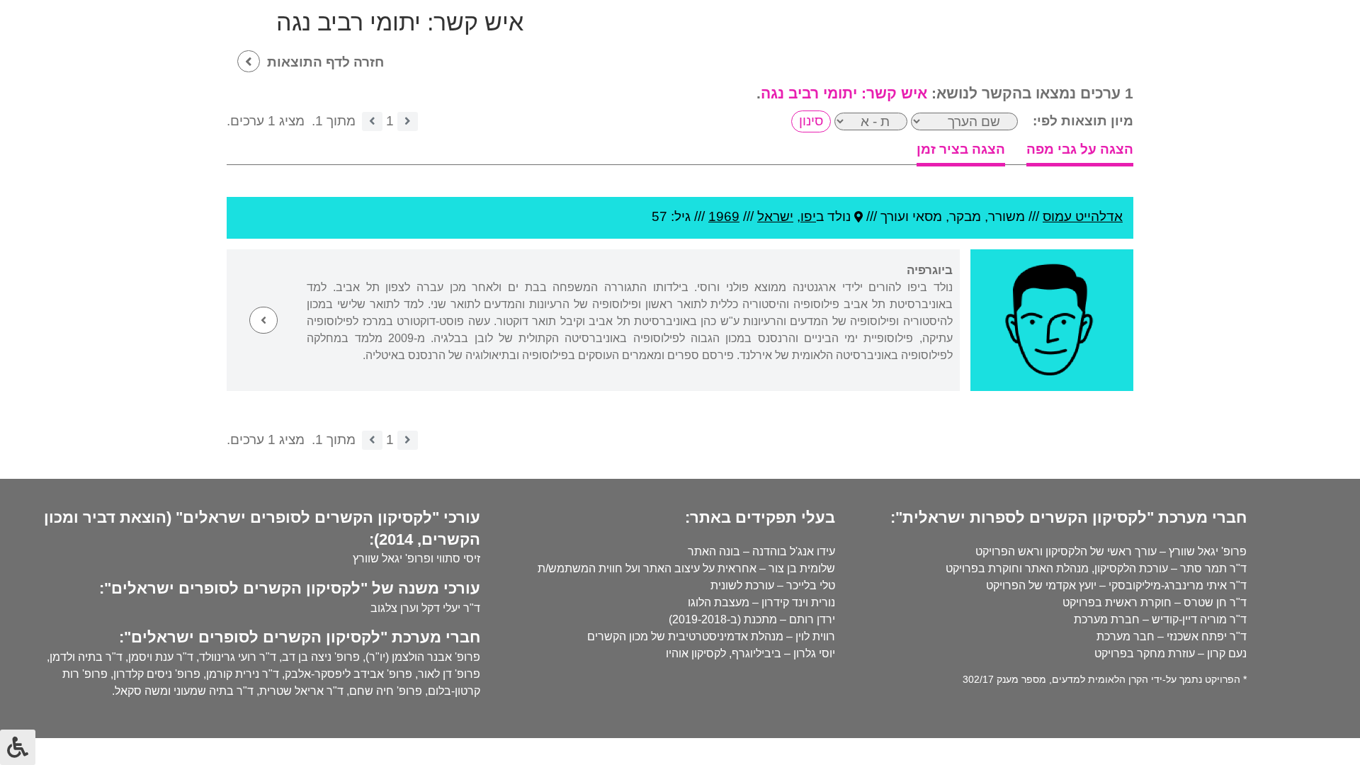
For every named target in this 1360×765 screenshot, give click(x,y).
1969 (724, 216)
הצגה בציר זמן (961, 149)
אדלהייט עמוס (1083, 216)
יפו (808, 216)
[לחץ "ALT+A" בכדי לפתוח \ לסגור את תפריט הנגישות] (17, 747)
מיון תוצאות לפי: (1083, 120)
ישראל (775, 216)
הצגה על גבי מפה (1079, 149)
